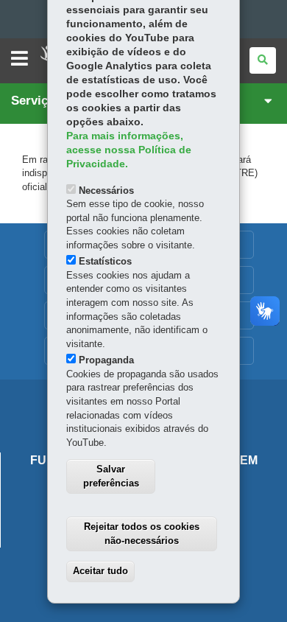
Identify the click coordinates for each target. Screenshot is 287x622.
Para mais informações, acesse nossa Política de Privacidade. (128, 150)
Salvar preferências (111, 476)
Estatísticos (105, 261)
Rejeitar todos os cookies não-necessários (141, 533)
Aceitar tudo (100, 570)
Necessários (106, 190)
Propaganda (106, 360)
